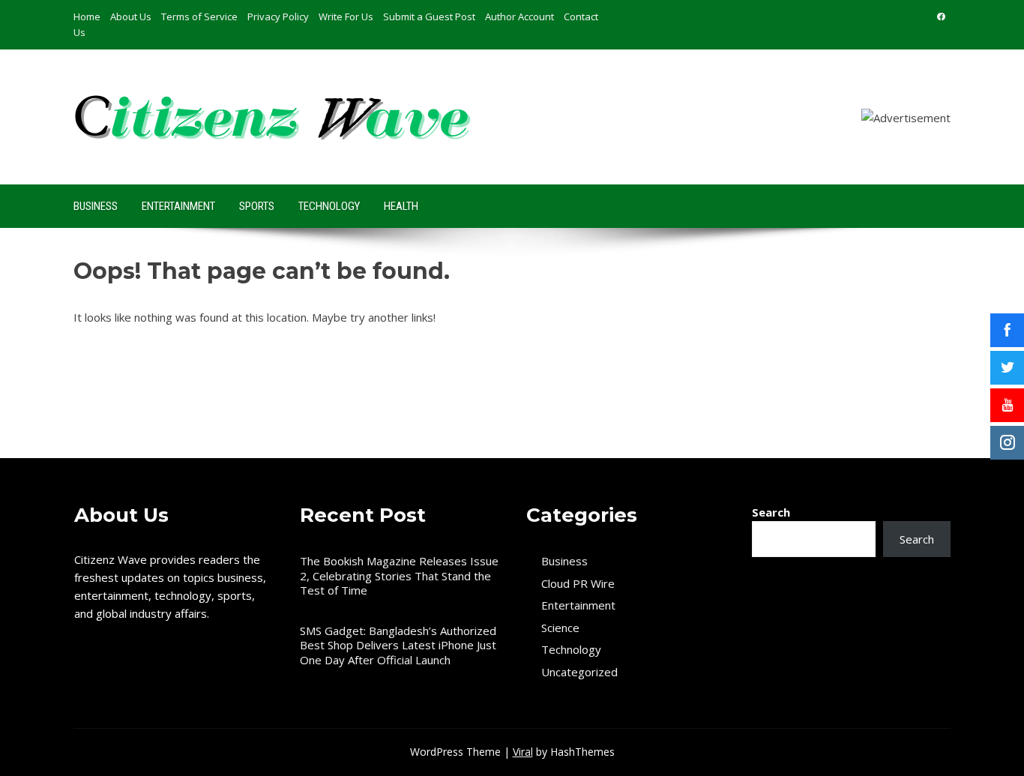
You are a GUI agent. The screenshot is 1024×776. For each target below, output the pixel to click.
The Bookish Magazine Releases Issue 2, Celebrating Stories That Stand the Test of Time (399, 575)
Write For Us (346, 16)
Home (86, 16)
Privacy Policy (278, 16)
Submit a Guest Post (429, 16)
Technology (329, 206)
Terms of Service (199, 16)
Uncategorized (579, 672)
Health (401, 206)
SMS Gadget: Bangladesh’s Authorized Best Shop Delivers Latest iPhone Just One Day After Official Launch (398, 645)
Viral (523, 752)
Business (95, 206)
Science (560, 628)
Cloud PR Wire (578, 584)
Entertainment (178, 206)
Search (771, 512)
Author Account (519, 16)
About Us (130, 16)
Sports (256, 206)
